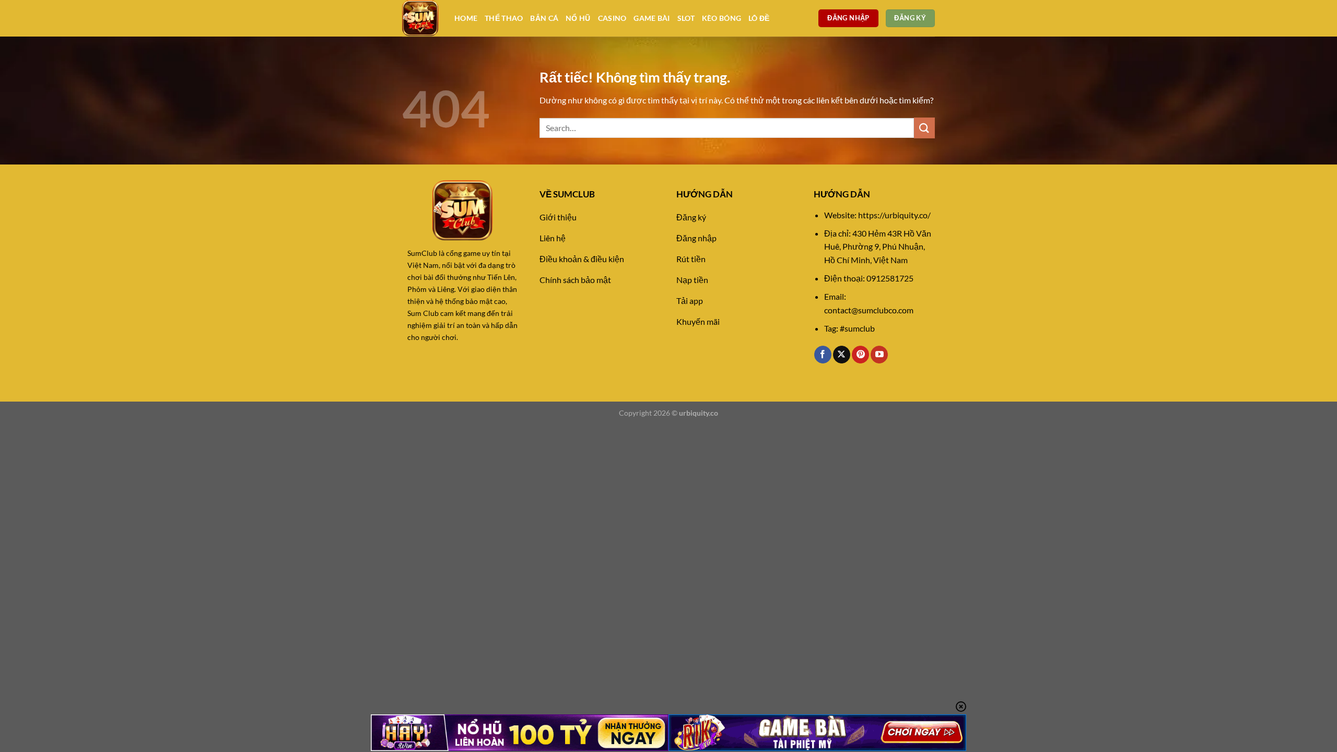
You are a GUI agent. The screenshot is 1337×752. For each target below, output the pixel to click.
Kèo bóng (721, 18)
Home (465, 18)
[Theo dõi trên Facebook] (822, 354)
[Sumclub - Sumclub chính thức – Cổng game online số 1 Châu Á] (420, 18)
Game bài (652, 18)
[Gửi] (924, 128)
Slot (686, 18)
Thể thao (504, 18)
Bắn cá (544, 18)
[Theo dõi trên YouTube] (879, 354)
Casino (612, 18)
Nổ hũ (578, 18)
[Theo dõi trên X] (841, 354)
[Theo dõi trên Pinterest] (860, 354)
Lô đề (758, 18)
